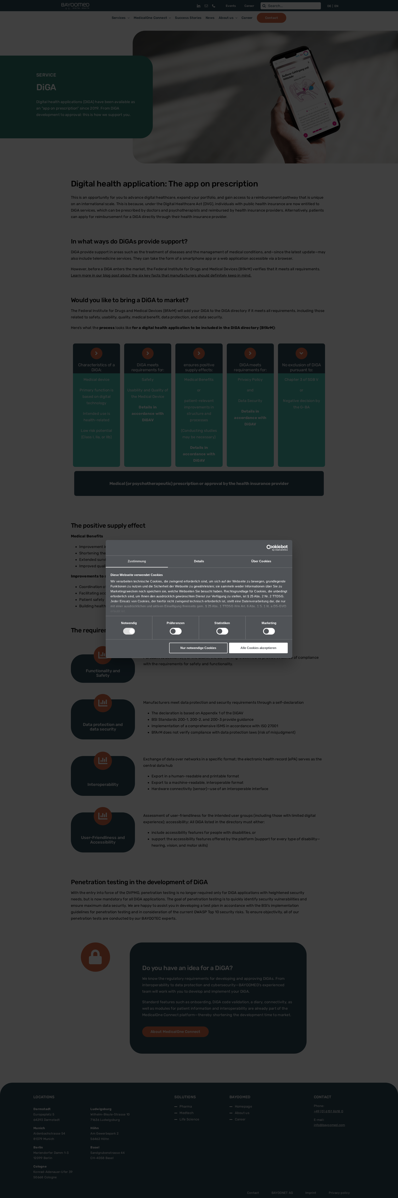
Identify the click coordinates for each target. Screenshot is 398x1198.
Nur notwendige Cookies (198, 648)
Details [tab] (199, 561)
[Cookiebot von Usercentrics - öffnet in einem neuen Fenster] (269, 548)
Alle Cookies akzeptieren (258, 648)
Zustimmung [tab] (137, 561)
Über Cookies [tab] (261, 561)
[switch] (176, 631)
